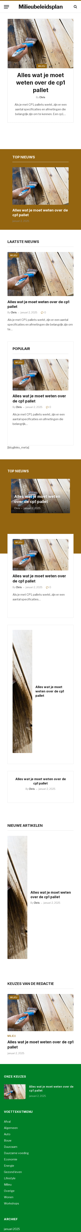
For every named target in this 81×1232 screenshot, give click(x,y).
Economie (10, 1159)
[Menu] (6, 6)
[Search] (75, 6)
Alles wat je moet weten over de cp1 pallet (40, 82)
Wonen (8, 1197)
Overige (9, 1190)
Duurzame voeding (16, 1153)
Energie (9, 1165)
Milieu (41, 66)
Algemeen (11, 1128)
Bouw (7, 1140)
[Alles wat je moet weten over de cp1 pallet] (40, 43)
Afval (7, 1121)
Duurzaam (10, 1146)
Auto (7, 1134)
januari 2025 (12, 1229)
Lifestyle (10, 1178)
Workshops (11, 1203)
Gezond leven (13, 1172)
